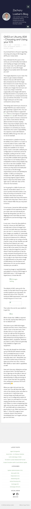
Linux (5, 46)
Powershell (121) (15, 476)
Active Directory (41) (15, 481)
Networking (11, 46)
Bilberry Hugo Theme (24, 505)
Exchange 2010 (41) (15, 487)
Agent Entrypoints (15, 451)
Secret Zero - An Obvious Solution (15, 454)
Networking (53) (15, 478)
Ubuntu (18, 46)
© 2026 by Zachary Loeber (8, 505)
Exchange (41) (15, 484)
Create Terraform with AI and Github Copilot (15, 462)
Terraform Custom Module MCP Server (15, 459)
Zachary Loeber (8, 48)
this (12, 231)
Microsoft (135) (15, 473)
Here (21, 189)
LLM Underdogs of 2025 (15, 457)
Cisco (24, 45)
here (5, 114)
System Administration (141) (15, 470)
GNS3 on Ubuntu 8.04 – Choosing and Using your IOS (15, 39)
